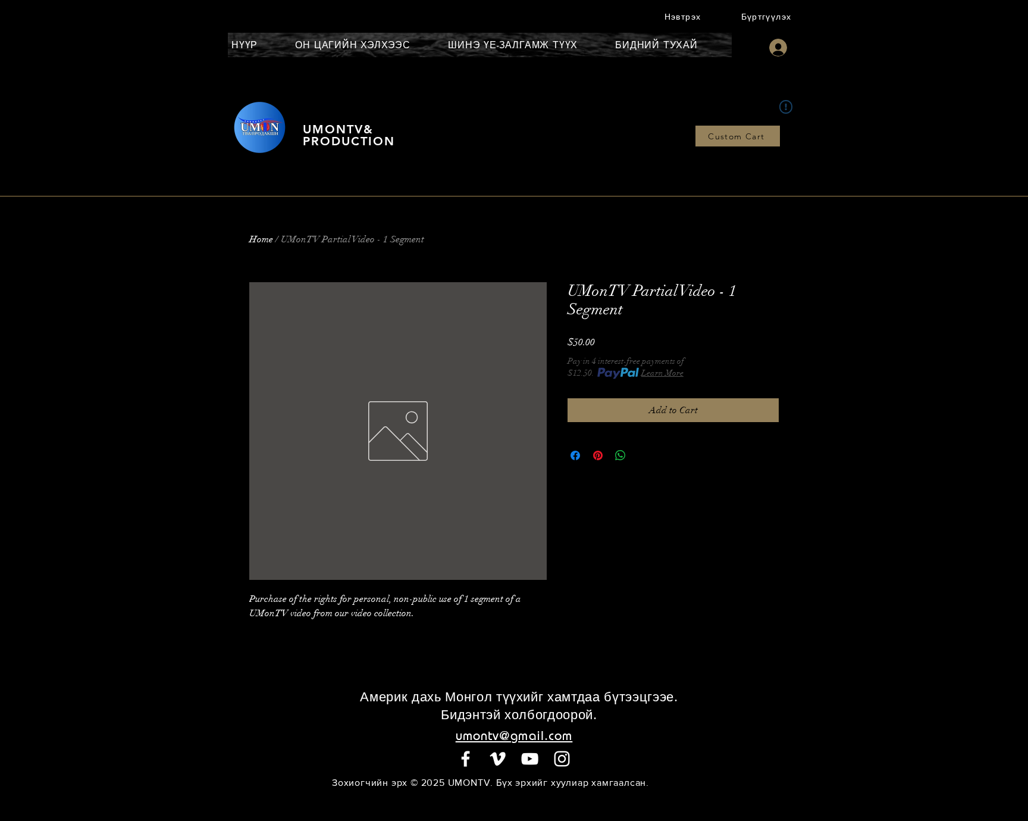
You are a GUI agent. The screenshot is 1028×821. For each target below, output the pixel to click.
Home (261, 239)
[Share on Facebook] (575, 455)
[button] (684, 16)
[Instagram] (561, 758)
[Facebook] (465, 758)
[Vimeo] (497, 758)
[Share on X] (643, 455)
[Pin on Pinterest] (598, 455)
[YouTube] (529, 758)
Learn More (662, 373)
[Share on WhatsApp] (620, 455)
